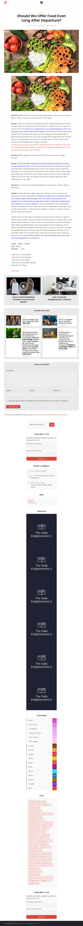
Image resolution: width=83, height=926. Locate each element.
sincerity (34, 868)
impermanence (45, 841)
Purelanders (32, 503)
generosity (35, 835)
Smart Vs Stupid (41, 471)
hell (32, 841)
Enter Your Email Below (34, 451)
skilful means (36, 871)
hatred (45, 838)
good (46, 835)
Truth (48, 877)
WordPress (37, 923)
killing (44, 844)
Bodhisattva (36, 817)
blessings (35, 814)
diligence (47, 826)
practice (34, 859)
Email (32, 390)
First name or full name (34, 444)
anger (47, 805)
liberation (46, 847)
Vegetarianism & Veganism (40, 880)
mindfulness (36, 850)
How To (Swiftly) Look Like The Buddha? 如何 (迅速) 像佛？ (30, 321)
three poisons (36, 877)
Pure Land (35, 862)
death (48, 823)
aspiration (34, 808)
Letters (41, 12)
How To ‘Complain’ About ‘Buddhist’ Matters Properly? (66, 321)
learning (34, 847)
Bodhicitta (48, 814)
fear (42, 832)
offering (15, 271)
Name (9, 390)
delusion (34, 826)
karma (34, 844)
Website (56, 390)
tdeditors (42, 25)
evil (46, 829)
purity (47, 862)
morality (34, 853)
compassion (36, 823)
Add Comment (51, 25)
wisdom (34, 883)
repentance (46, 865)
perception (45, 856)
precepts (47, 859)
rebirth (34, 865)
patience (46, 853)
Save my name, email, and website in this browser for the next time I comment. (38, 401)
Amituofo (35, 805)
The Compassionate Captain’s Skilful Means (41, 485)
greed (34, 838)
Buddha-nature (37, 820)
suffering (34, 874)
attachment (35, 811)
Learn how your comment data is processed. (50, 415)
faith (33, 832)
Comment (10, 370)
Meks (24, 923)
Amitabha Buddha (38, 802)
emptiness (35, 829)
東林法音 (31, 500)
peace (33, 856)
